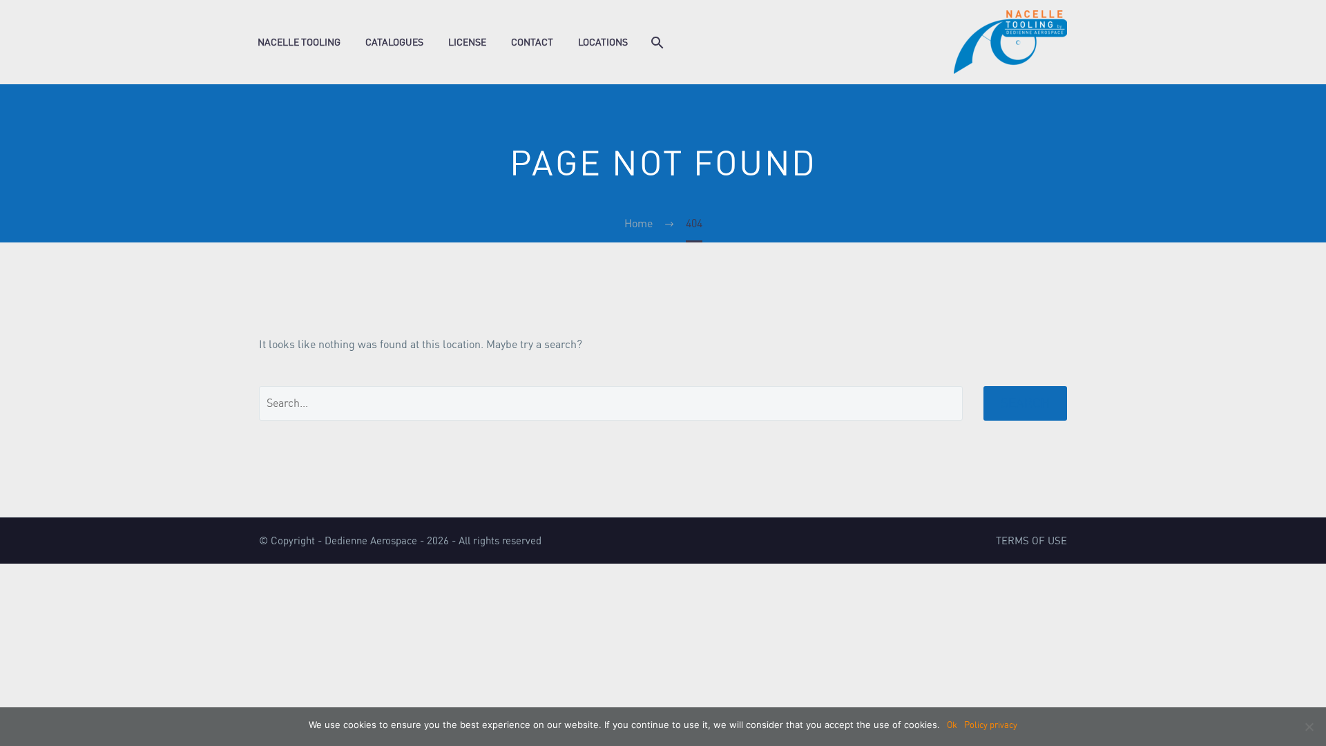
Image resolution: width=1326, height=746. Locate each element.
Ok (952, 725)
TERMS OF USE (1031, 541)
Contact (532, 42)
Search (1025, 403)
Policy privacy (990, 725)
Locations (603, 42)
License (467, 42)
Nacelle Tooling (299, 42)
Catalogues (394, 42)
